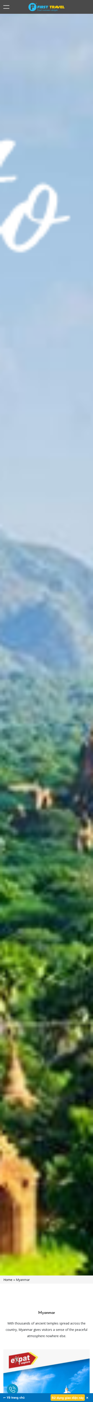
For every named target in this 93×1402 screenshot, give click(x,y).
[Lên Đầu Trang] (79, 1390)
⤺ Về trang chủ (14, 1397)
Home (7, 1280)
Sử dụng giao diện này (68, 1397)
